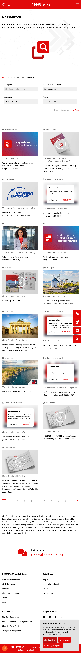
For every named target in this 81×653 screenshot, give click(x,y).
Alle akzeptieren (50, 640)
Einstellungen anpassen (52, 646)
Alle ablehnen (65, 640)
